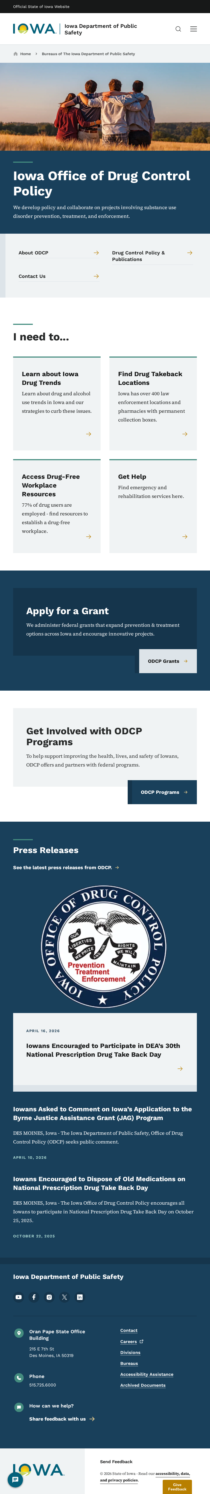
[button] (177, 1487)
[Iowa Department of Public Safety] (35, 28)
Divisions (130, 1352)
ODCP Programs (160, 792)
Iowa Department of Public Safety (101, 29)
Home (25, 54)
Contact (129, 1330)
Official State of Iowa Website (41, 6)
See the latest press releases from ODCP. (62, 867)
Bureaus (129, 1363)
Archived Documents (143, 1385)
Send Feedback (116, 1461)
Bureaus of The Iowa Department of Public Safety (88, 54)
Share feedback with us (57, 1419)
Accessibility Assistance (146, 1374)
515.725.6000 (42, 1385)
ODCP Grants (163, 661)
